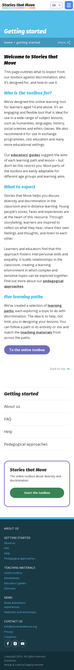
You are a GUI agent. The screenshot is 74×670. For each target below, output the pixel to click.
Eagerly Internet (34, 664)
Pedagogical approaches (25, 444)
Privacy (8, 631)
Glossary (9, 588)
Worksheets (11, 578)
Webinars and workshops (20, 612)
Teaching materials (19, 568)
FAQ (7, 418)
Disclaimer (10, 660)
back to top (57, 369)
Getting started (21, 394)
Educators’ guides (15, 583)
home (8, 42)
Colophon (10, 637)
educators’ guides (25, 155)
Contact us (13, 621)
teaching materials (36, 332)
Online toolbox (13, 573)
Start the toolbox (37, 493)
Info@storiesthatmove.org (20, 626)
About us (12, 406)
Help (8, 431)
